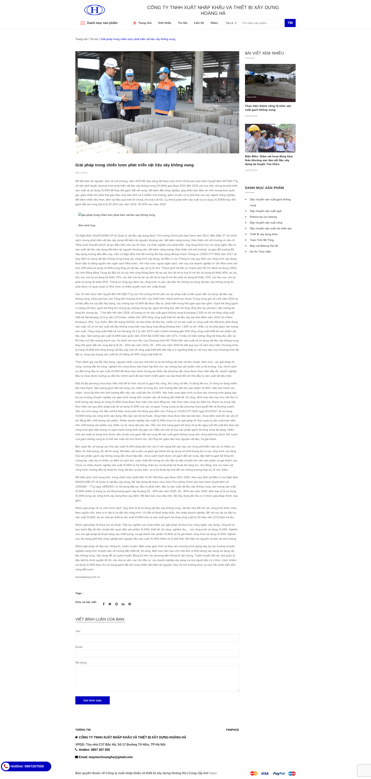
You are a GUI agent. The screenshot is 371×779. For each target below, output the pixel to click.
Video (214, 22)
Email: (79, 646)
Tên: (78, 631)
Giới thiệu (164, 22)
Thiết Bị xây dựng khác (264, 234)
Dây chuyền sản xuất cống (266, 222)
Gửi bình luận (92, 700)
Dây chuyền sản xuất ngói (266, 211)
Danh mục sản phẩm (102, 23)
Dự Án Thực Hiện (260, 251)
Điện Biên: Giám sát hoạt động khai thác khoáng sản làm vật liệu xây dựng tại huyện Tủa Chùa (269, 160)
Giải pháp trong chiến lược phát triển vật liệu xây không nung (134, 165)
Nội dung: (81, 662)
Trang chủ (145, 22)
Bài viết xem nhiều (264, 53)
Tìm (290, 23)
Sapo (213, 773)
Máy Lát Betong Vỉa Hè (264, 245)
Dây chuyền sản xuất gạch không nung (270, 202)
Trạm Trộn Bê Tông (262, 240)
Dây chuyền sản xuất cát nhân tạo (271, 228)
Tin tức (182, 22)
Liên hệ (199, 22)
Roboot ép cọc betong (263, 216)
